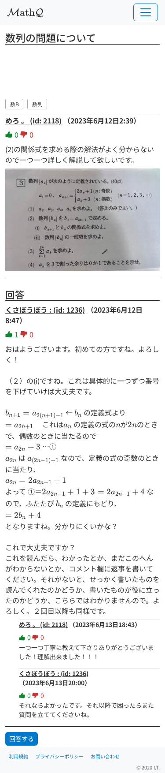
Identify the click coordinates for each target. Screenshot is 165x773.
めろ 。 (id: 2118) (33, 120)
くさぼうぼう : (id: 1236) (45, 309)
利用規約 (18, 756)
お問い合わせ (105, 756)
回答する (21, 738)
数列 (37, 104)
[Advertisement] (82, 70)
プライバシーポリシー (59, 756)
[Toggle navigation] (145, 12)
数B (14, 104)
